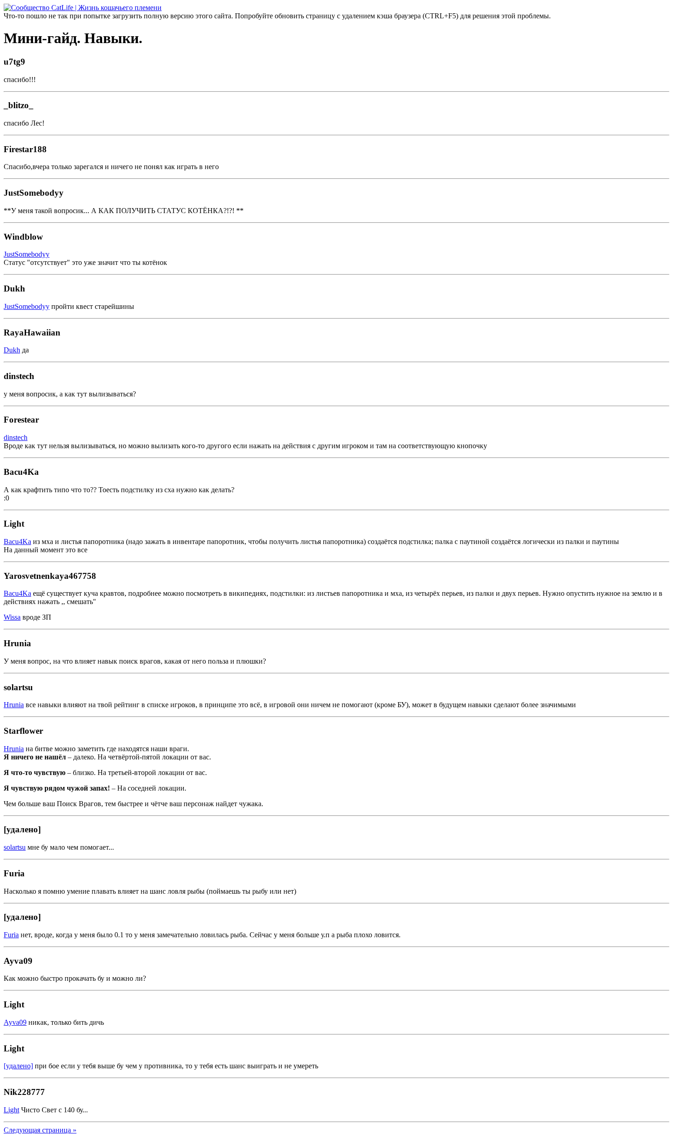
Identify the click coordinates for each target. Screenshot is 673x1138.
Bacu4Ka (17, 541)
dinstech (15, 437)
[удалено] (18, 1066)
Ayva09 (15, 1022)
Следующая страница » (40, 1130)
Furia (11, 935)
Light (11, 1110)
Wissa (12, 617)
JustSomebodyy (26, 254)
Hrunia (14, 705)
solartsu (15, 847)
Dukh (12, 350)
